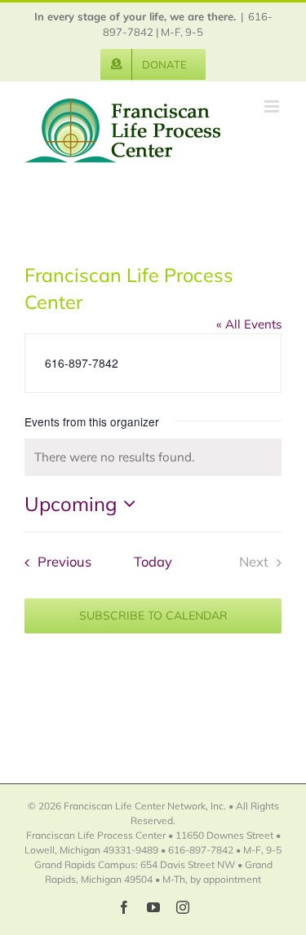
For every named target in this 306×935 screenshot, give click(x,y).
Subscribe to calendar (153, 616)
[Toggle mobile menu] (273, 106)
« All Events (249, 324)
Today (153, 561)
